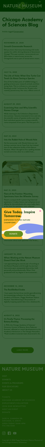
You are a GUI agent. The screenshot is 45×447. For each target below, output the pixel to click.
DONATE (13, 234)
